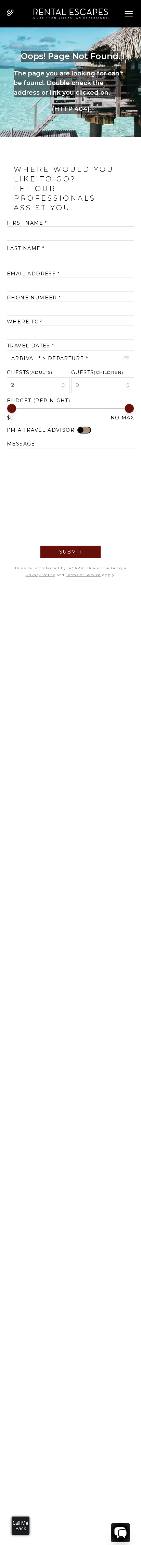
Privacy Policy (40, 575)
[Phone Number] (10, 12)
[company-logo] (68, 14)
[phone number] (10, 14)
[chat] (120, 1532)
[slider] (11, 408)
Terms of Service (83, 575)
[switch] (84, 430)
